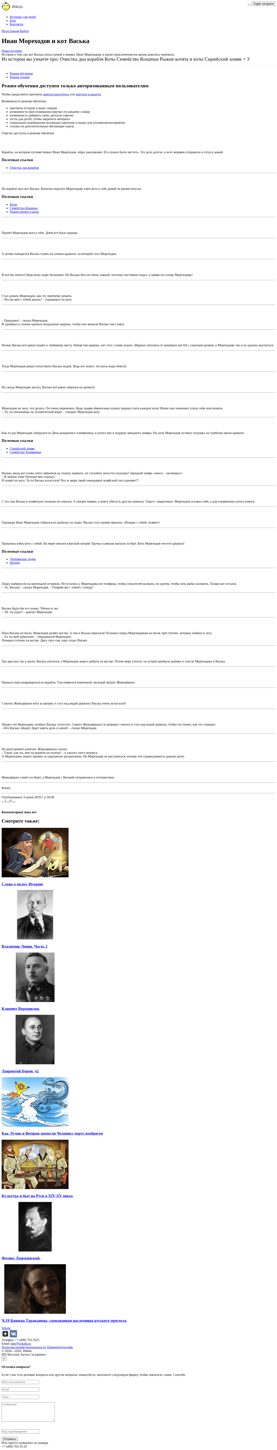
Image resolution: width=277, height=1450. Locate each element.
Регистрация (10, 31)
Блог (13, 20)
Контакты (16, 24)
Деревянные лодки (23, 559)
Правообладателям (60, 1347)
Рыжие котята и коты (24, 211)
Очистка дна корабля (24, 167)
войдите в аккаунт (88, 94)
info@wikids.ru (21, 1343)
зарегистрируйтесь (56, 94)
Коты (13, 204)
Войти (24, 31)
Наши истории (12, 51)
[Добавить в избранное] (13, 802)
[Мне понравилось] (3, 802)
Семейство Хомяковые (25, 452)
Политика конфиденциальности (24, 1347)
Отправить (9, 1438)
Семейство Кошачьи (24, 208)
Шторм (15, 562)
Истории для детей (23, 17)
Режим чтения (19, 77)
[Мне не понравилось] (8, 802)
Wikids (6, 1328)
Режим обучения (21, 73)
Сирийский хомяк (22, 448)
